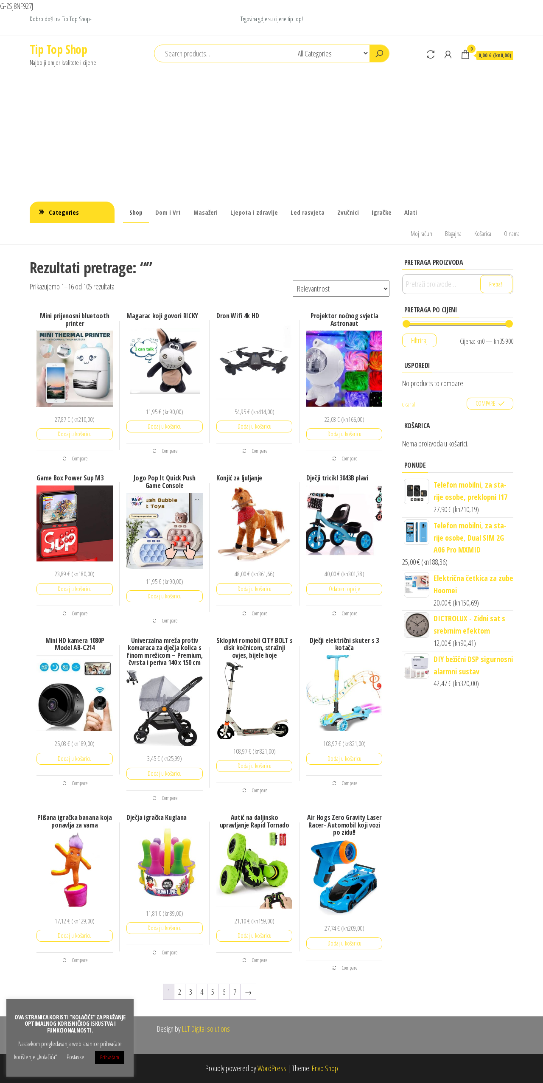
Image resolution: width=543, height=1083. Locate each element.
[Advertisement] (271, 138)
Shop (136, 212)
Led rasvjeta (308, 212)
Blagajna (453, 233)
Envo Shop (325, 1068)
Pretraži (496, 284)
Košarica (482, 233)
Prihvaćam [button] (109, 1057)
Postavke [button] (75, 1056)
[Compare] (430, 54)
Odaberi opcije (344, 589)
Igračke (382, 212)
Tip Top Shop (58, 49)
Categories (64, 212)
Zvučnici (348, 212)
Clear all (409, 404)
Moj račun (421, 233)
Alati (410, 212)
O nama (512, 233)
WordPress (272, 1068)
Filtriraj (419, 340)
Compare (79, 458)
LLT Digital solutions (205, 1029)
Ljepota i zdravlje (254, 212)
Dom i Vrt (168, 212)
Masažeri (205, 212)
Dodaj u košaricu (75, 434)
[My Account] (447, 54)
